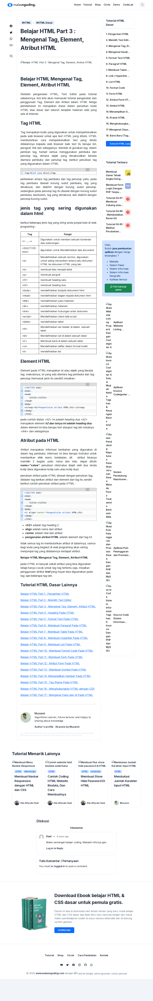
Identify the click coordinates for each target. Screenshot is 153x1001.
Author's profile (44, 726)
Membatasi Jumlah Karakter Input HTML (125, 781)
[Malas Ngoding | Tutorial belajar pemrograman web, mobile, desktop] (21, 4)
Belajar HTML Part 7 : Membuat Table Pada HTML (51, 631)
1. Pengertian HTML (117, 34)
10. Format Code (115, 87)
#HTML (26, 22)
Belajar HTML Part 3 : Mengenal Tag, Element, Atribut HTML (58, 606)
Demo (116, 4)
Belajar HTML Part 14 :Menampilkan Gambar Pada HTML (55, 676)
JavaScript (95, 771)
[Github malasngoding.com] (85, 965)
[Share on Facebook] (11, 26)
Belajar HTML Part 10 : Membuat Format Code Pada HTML (56, 650)
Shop (98, 4)
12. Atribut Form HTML (119, 99)
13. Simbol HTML (115, 105)
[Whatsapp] (91, 965)
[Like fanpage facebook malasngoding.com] (73, 965)
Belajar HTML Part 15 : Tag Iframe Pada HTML (49, 682)
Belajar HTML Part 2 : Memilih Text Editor (45, 600)
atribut (26, 733)
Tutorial (87, 4)
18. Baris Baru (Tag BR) (119, 135)
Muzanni (124, 803)
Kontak (104, 955)
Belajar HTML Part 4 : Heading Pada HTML (47, 612)
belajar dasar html (46, 733)
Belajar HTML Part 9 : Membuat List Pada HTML (50, 644)
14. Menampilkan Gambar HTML (120, 111)
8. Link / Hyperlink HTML (120, 75)
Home (77, 4)
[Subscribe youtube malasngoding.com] (61, 965)
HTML (18, 771)
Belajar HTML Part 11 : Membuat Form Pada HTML (51, 657)
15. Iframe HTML (115, 117)
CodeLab (128, 4)
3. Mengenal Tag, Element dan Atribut (120, 45)
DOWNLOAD (64, 930)
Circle (107, 4)
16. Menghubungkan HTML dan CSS (120, 123)
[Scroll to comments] (11, 56)
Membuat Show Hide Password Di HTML (93, 781)
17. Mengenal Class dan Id (120, 129)
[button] (142, 5)
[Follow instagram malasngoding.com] (79, 965)
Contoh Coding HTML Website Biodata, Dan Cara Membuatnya (58, 785)
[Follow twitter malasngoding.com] (67, 965)
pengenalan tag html (63, 735)
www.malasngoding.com (50, 973)
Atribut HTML (34, 733)
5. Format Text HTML (118, 57)
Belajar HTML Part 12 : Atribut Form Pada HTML (50, 663)
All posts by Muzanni (67, 726)
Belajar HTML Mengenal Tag (63, 733)
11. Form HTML (114, 93)
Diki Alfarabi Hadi (29, 803)
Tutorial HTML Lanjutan (120, 143)
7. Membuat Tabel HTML (120, 69)
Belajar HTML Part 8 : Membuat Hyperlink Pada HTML (54, 638)
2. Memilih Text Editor (118, 40)
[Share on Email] (11, 45)
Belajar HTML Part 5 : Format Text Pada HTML (49, 619)
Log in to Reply (54, 848)
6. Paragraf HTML (116, 63)
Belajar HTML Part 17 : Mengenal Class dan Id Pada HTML (56, 695)
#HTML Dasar (44, 22)
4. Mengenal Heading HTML (120, 51)
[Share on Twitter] (11, 32)
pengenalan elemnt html (33, 735)
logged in (59, 866)
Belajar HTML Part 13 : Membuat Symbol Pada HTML (53, 669)
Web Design (30, 771)
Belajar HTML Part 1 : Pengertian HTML (44, 593)
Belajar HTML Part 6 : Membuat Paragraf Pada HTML (53, 625)
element (77, 733)
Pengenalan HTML (48, 735)
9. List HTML (113, 81)
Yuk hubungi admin (119, 288)
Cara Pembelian (87, 955)
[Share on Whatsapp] (11, 38)
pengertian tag (76, 735)
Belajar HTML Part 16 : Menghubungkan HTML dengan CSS (57, 688)
